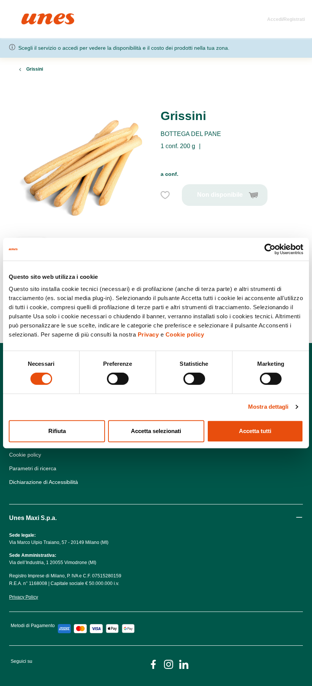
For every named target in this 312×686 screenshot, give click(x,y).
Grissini (34, 69)
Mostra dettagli (268, 406)
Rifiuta (57, 431)
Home (29, 16)
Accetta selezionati (156, 431)
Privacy (148, 334)
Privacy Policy (23, 597)
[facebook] (153, 664)
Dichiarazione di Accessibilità (43, 482)
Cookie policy (185, 334)
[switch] (118, 379)
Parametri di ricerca (32, 468)
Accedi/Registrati (286, 19)
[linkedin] (183, 664)
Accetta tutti (255, 431)
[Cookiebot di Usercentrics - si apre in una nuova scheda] (270, 249)
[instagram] (168, 664)
